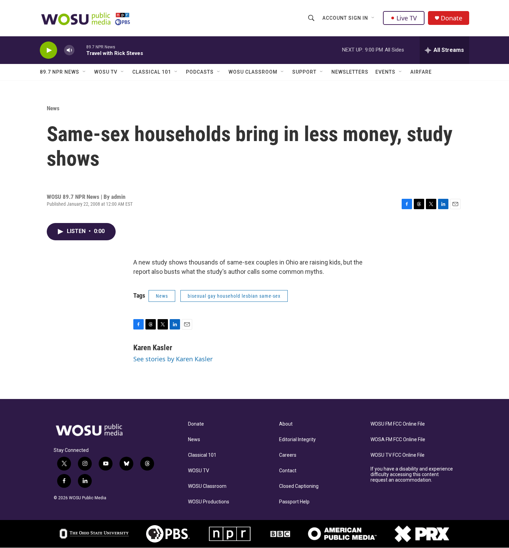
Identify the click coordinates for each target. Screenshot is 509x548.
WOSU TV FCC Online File (397, 455)
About (286, 424)
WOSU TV (105, 72)
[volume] (69, 50)
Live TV (406, 18)
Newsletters (349, 72)
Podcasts (200, 72)
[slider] (80, 50)
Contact (287, 470)
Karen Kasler (152, 347)
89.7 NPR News (59, 72)
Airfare (421, 72)
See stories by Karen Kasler (173, 359)
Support (304, 72)
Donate (451, 18)
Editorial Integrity (297, 439)
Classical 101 (151, 72)
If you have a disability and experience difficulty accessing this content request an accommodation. (411, 474)
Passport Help (294, 501)
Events (385, 72)
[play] (48, 50)
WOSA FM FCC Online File (397, 439)
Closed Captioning (299, 486)
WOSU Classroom (253, 72)
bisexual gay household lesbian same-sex (234, 296)
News (53, 108)
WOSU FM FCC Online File (397, 424)
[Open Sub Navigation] (373, 18)
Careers (287, 455)
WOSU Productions (208, 501)
